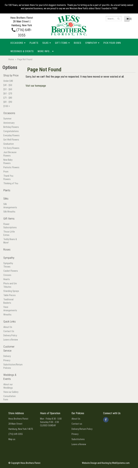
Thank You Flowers (8, 177)
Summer (7, 118)
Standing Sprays (11, 291)
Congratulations (11, 131)
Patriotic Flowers (11, 167)
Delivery (7, 356)
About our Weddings (8, 386)
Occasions (16, 43)
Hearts (6, 279)
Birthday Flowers (11, 127)
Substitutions (78, 439)
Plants (34, 43)
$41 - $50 (7, 85)
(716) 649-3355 (15, 434)
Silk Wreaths (9, 211)
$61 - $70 (7, 93)
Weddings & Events (22, 51)
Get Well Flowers (11, 139)
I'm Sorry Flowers (11, 148)
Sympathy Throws (8, 265)
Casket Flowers (10, 270)
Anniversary (8, 122)
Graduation (8, 143)
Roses (77, 43)
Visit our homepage (36, 85)
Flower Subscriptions (10, 226)
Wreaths (7, 314)
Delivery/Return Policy (82, 429)
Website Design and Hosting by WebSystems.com (106, 463)
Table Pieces (9, 295)
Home (11, 59)
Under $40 (8, 81)
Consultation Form (9, 398)
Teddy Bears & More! (10, 241)
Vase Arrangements (10, 309)
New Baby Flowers (7, 161)
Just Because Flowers (9, 154)
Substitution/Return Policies (11, 366)
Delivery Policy (10, 335)
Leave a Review (10, 339)
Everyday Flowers (11, 135)
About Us (7, 327)
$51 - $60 (7, 89)
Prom (5, 171)
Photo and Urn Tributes (10, 285)
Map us (11, 439)
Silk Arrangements (10, 206)
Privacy (6, 360)
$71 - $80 (7, 97)
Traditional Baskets (8, 301)
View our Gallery (10, 392)
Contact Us (8, 331)
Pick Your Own (112, 43)
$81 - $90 (7, 102)
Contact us (77, 423)
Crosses (7, 275)
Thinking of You (10, 183)
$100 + (6, 106)
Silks (45, 43)
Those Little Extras (9, 233)
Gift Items (61, 43)
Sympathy (91, 43)
